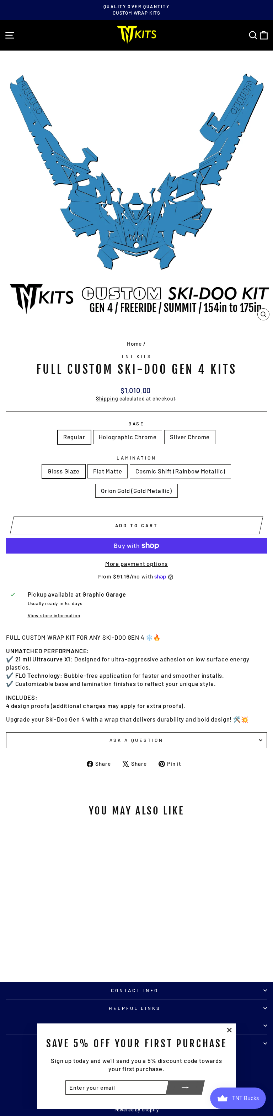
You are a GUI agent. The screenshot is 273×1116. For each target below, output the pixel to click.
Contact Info (135, 990)
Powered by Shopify (136, 1109)
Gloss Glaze (64, 471)
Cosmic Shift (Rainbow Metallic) (180, 471)
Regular (74, 436)
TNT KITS (136, 356)
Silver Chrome (190, 436)
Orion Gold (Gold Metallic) (136, 490)
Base (136, 423)
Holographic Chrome (128, 436)
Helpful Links (135, 1008)
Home (134, 343)
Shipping (107, 398)
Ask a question (136, 740)
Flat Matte (107, 471)
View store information (54, 615)
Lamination (136, 458)
